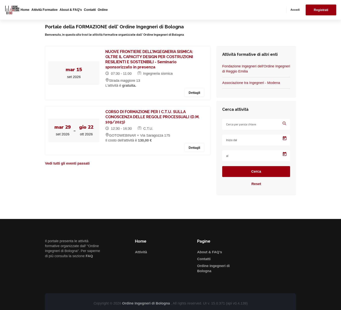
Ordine (103, 9)
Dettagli (194, 92)
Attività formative (44, 9)
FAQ (89, 256)
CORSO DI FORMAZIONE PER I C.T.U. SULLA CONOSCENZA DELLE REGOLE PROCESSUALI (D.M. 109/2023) (152, 116)
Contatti (90, 9)
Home (25, 9)
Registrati (321, 10)
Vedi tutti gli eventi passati (67, 163)
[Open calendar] (284, 138)
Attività (141, 252)
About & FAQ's (71, 9)
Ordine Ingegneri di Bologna (146, 303)
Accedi (295, 9)
